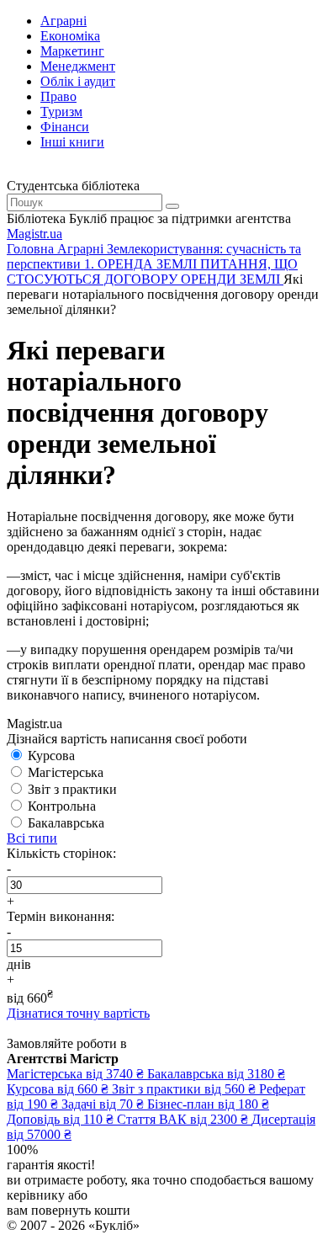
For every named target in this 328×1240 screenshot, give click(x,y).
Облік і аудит (77, 81)
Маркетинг (72, 51)
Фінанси (64, 127)
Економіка (70, 36)
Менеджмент (77, 66)
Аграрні (63, 20)
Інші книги (72, 142)
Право (58, 96)
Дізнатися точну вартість (78, 1013)
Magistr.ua (34, 233)
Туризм (61, 111)
